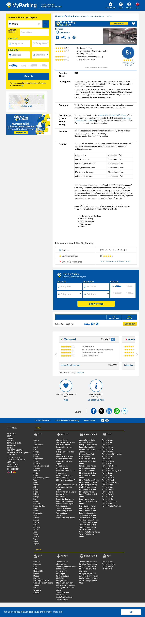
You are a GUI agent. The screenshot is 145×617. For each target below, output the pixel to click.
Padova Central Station (87, 489)
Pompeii (36, 501)
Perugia (36, 496)
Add (66, 400)
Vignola (36, 544)
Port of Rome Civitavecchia (112, 454)
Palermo (36, 494)
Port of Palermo (108, 475)
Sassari (36, 520)
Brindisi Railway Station (87, 447)
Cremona (36, 468)
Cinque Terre (38, 459)
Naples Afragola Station (88, 485)
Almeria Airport (61, 564)
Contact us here (96, 400)
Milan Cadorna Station (87, 468)
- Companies (12, 455)
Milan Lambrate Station (87, 473)
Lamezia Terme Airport (64, 475)
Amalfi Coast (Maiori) (41, 466)
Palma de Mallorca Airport (65, 585)
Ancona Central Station (87, 440)
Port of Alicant (107, 562)
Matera (36, 482)
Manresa (36, 578)
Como (35, 461)
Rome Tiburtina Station (87, 511)
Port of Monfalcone (109, 466)
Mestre (36, 485)
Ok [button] (131, 612)
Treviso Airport (61, 513)
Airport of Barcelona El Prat (66, 566)
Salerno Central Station (87, 515)
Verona (36, 541)
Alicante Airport (62, 562)
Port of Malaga (107, 566)
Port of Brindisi (107, 447)
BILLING (10, 448)
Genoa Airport (61, 473)
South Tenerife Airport (64, 597)
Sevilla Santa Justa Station (89, 578)
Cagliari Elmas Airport (64, 459)
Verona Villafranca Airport (65, 518)
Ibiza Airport (60, 573)
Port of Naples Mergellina (111, 470)
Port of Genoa (107, 459)
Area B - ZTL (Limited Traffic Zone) (112, 115)
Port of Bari (106, 445)
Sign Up (10, 441)
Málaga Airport (61, 581)
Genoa (35, 475)
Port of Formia (107, 456)
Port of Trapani (107, 496)
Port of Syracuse (108, 489)
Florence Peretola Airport (65, 470)
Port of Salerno (107, 485)
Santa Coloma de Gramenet (43, 583)
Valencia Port (107, 569)
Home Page (11, 434)
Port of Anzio (107, 442)
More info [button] (57, 612)
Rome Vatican (38, 513)
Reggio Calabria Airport (65, 499)
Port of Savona (107, 487)
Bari (34, 449)
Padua (35, 492)
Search (28, 76)
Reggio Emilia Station (87, 499)
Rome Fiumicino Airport (64, 504)
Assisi (35, 447)
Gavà (35, 566)
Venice (35, 539)
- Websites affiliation (16, 460)
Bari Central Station (86, 442)
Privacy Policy (13, 467)
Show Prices (96, 303)
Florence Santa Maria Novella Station (87, 455)
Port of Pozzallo (108, 478)
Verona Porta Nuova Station (89, 532)
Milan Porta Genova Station (89, 480)
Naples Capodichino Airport (66, 485)
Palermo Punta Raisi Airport (66, 492)
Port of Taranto (107, 492)
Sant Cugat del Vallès (41, 581)
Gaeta (35, 473)
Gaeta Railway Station (87, 459)
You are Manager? (42, 420)
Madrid (36, 573)
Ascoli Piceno (38, 445)
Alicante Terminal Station (88, 562)
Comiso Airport (62, 466)
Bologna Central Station (88, 445)
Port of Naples (107, 468)
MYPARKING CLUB (14, 443)
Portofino (36, 504)
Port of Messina (108, 461)
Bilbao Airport (61, 569)
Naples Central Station (87, 487)
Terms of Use (89, 420)
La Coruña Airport (62, 576)
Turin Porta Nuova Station (88, 520)
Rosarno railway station (87, 513)
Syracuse (36, 527)
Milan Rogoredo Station (88, 482)
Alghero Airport (62, 440)
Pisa (35, 499)
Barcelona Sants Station (88, 564)
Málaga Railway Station (87, 573)
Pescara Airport (62, 494)
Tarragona (37, 590)
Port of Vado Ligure (109, 501)
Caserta (36, 454)
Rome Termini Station (87, 508)
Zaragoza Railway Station (88, 576)
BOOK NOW (130, 323)
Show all (80, 373)
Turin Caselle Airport (63, 508)
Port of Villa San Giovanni (111, 506)
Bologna (36, 452)
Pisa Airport (60, 496)
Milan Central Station (87, 470)
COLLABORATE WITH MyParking (67, 420)
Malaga (36, 576)
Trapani (36, 534)
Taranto (36, 529)
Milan (109, 16)
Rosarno (36, 515)
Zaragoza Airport (62, 592)
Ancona (36, 440)
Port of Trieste (107, 499)
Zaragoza (36, 585)
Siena (35, 525)
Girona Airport (61, 571)
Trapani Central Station (87, 525)
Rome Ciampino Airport (64, 501)
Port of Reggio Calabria (110, 482)
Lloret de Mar (38, 571)
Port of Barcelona (108, 564)
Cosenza (36, 464)
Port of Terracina (108, 494)
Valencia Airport (62, 599)
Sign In (10, 438)
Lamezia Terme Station (87, 466)
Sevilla (35, 587)
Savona (36, 522)
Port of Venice (107, 504)
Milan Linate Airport (63, 478)
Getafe (35, 569)
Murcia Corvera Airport (64, 583)
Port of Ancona (107, 440)
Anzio (35, 442)
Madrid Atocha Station (87, 566)
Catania (36, 456)
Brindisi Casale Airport (64, 456)
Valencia (36, 592)
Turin (35, 532)
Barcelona (37, 564)
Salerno (36, 518)
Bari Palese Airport (63, 445)
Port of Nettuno (108, 473)
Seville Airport (61, 595)
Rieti (35, 508)
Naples (36, 489)
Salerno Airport (61, 506)
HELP (121, 7)
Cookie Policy (13, 469)
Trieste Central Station (87, 527)
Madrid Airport (61, 578)
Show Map (26, 106)
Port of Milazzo (107, 464)
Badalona (36, 562)
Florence (36, 470)
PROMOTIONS (12, 445)
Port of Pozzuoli (108, 480)
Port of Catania (107, 452)
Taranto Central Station (87, 518)
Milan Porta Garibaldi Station (92, 16)
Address (12, 31)
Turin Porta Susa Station (88, 522)
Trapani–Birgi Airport (64, 511)
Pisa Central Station (86, 492)
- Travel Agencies (14, 457)
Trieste (36, 537)
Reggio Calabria (39, 506)
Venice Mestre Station (87, 529)
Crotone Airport (62, 468)
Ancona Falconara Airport (65, 442)
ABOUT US (11, 462)
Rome (35, 511)
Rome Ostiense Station (87, 506)
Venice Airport (61, 515)
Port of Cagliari (107, 449)
